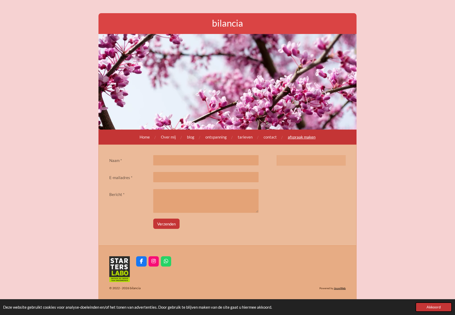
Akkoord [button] (434, 307)
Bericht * (117, 194)
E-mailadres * (120, 177)
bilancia (227, 22)
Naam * (115, 160)
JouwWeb (340, 288)
